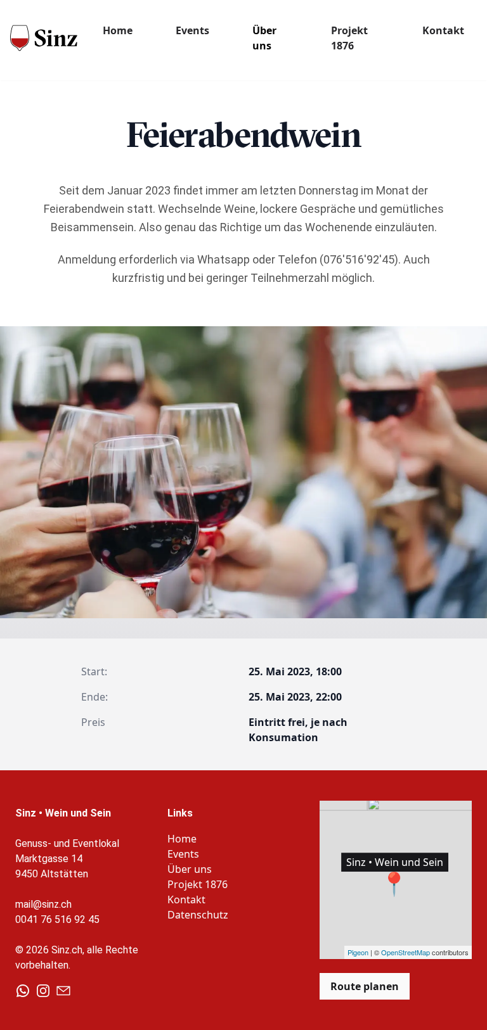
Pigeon (357, 952)
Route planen (364, 986)
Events (192, 30)
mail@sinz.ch (43, 904)
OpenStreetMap (405, 952)
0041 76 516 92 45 (57, 919)
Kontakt (443, 30)
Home (118, 30)
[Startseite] (43, 37)
